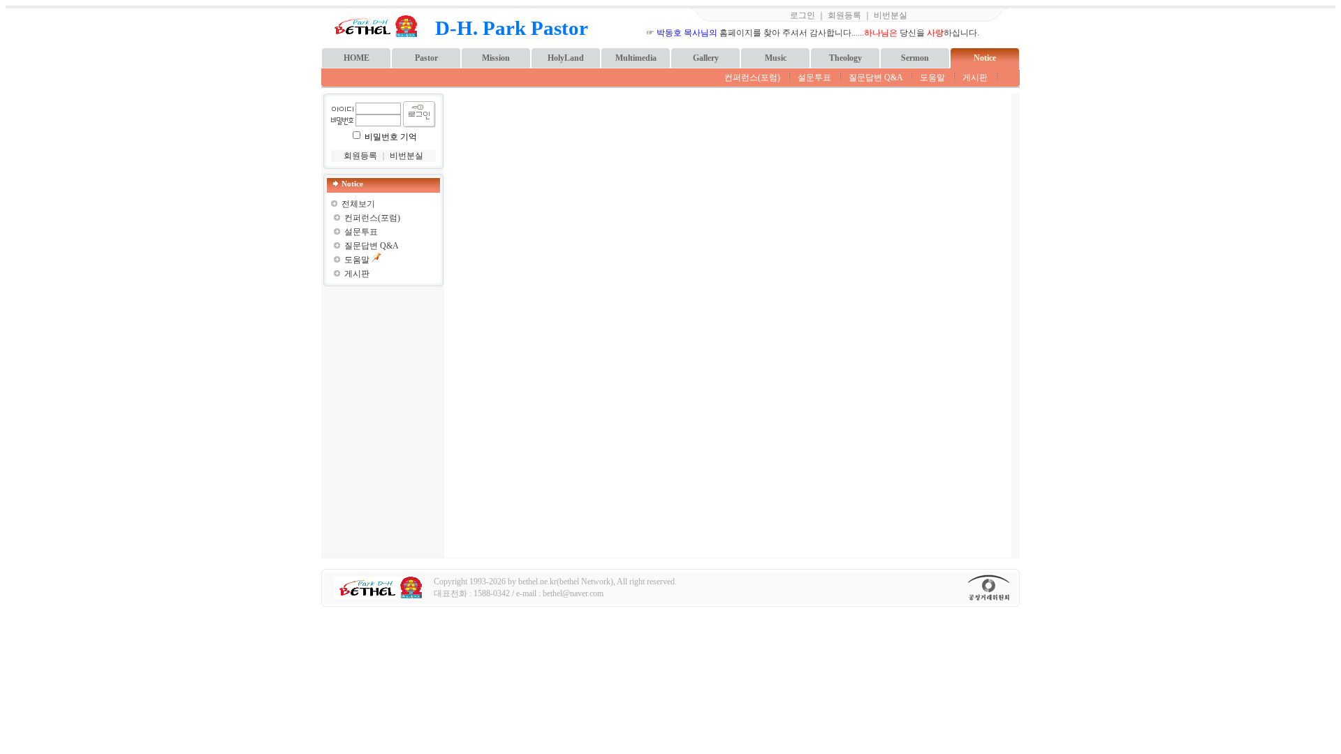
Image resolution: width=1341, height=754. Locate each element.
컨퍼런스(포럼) (752, 77)
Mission (496, 58)
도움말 (932, 77)
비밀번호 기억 (391, 137)
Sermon (915, 58)
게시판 (975, 77)
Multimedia (636, 58)
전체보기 (358, 204)
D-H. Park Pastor (511, 28)
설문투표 (814, 77)
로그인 (802, 15)
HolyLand (566, 58)
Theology (845, 58)
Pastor (426, 58)
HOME (356, 58)
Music (775, 58)
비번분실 (890, 15)
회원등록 (844, 15)
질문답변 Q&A (875, 77)
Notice (985, 58)
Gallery (706, 58)
